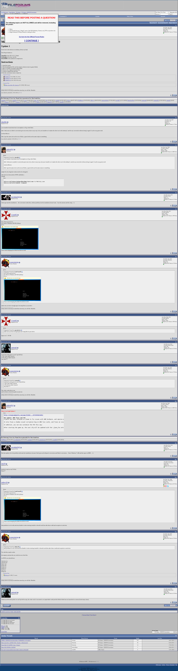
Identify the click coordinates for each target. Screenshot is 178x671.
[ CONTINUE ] (31, 40)
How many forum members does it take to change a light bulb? (14, 649)
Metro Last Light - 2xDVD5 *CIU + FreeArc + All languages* (14, 642)
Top (176, 664)
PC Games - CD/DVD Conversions (29, 12)
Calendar (97, 16)
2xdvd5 (3, 611)
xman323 (49, 102)
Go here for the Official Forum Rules (31, 37)
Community (62, 16)
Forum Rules (4, 631)
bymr (25, 100)
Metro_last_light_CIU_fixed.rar (12, 85)
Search (162, 16)
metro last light (17, 611)
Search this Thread (162, 22)
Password (157, 14)
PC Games (18, 12)
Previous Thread (86, 614)
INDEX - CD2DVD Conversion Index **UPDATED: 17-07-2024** (16, 640)
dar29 (3, 464)
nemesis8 (144, 100)
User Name (157, 12)
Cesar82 (14, 215)
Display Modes (172, 22)
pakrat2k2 (156, 100)
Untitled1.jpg (8, 78)
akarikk (3, 100)
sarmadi (168, 100)
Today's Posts (130, 16)
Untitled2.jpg (8, 80)
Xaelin (38, 102)
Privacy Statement (170, 664)
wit (28, 102)
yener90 (61, 102)
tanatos (18, 102)
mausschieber (105, 100)
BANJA (15, 100)
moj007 (118, 100)
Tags (2, 609)
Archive (163, 664)
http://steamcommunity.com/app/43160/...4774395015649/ (23, 415)
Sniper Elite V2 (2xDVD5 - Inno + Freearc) (10, 645)
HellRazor (80, 100)
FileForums (5, 12)
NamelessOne (130, 100)
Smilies (2, 627)
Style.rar (7, 575)
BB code (3, 625)
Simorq (7, 102)
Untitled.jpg (7, 76)
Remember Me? (173, 12)
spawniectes (14, 262)
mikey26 (4, 482)
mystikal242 (15, 197)
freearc (11, 611)
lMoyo (92, 100)
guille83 (57, 100)
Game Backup (12, 12)
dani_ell (36, 100)
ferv (47, 100)
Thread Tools (153, 22)
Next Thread (93, 614)
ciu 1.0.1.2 (7, 611)
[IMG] (2, 628)
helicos (69, 100)
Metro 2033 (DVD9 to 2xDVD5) (8, 647)
